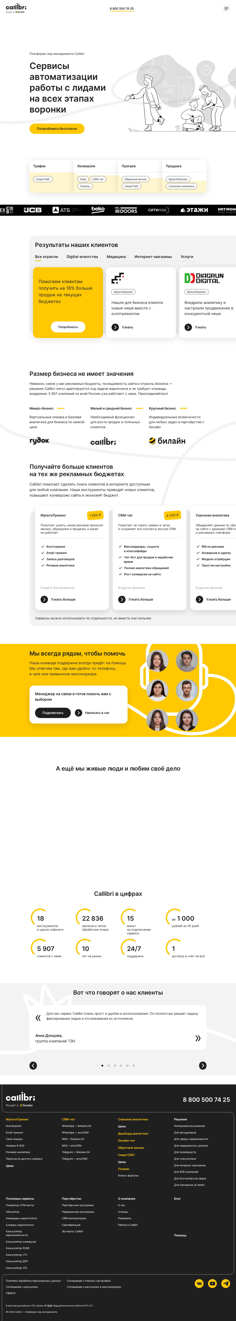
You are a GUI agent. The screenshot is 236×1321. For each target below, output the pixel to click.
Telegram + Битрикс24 (76, 1152)
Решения (180, 1119)
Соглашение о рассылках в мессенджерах (94, 1286)
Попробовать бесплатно (57, 129)
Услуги (187, 256)
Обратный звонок (131, 1148)
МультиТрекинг (17, 1119)
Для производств (185, 1152)
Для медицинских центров (191, 1145)
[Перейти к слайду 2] (109, 1066)
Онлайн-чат (126, 1140)
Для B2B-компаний (186, 1171)
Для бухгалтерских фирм (190, 1178)
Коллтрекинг (14, 1125)
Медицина (116, 256)
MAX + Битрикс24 (73, 1138)
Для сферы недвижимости (191, 1138)
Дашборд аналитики (133, 1133)
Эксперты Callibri (72, 1231)
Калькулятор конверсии (21, 1241)
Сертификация (71, 1224)
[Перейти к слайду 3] (115, 1066)
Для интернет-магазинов (190, 1165)
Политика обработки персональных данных (33, 1280)
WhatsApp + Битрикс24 (76, 1125)
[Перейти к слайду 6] (134, 1066)
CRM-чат (68, 1119)
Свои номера (14, 1138)
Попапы (123, 1169)
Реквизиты (124, 1218)
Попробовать (68, 327)
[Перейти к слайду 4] (121, 1066)
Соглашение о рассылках (22, 1286)
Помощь (180, 1235)
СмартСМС (126, 1155)
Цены (10, 1166)
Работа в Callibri (128, 1224)
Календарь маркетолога (21, 1218)
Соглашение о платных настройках (89, 1280)
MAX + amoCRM (71, 1145)
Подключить (52, 713)
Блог (177, 1198)
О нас (121, 1205)
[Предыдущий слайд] (33, 1066)
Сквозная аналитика (133, 1119)
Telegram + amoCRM (74, 1158)
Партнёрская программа (78, 1205)
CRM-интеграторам (74, 1218)
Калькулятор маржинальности (17, 1233)
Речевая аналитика (18, 1152)
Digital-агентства (82, 256)
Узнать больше (63, 599)
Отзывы (123, 1211)
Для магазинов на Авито (189, 1184)
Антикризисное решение (189, 1125)
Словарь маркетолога (20, 1224)
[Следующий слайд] (202, 1066)
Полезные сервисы (20, 1198)
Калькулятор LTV (16, 1254)
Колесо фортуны (128, 1175)
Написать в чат (97, 713)
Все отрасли (46, 256)
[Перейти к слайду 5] (127, 1066)
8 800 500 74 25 (122, 8)
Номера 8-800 (15, 1145)
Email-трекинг (14, 1132)
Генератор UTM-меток (20, 1205)
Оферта (10, 1292)
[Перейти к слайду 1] (102, 1066)
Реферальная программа (78, 1211)
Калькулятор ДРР (17, 1261)
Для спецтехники (185, 1158)
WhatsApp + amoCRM (75, 1132)
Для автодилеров (185, 1132)
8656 (49, 1305)
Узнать (127, 327)
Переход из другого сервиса (24, 1158)
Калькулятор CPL (17, 1267)
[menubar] (226, 8)
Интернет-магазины (153, 256)
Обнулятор (12, 1211)
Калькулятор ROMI (17, 1248)
